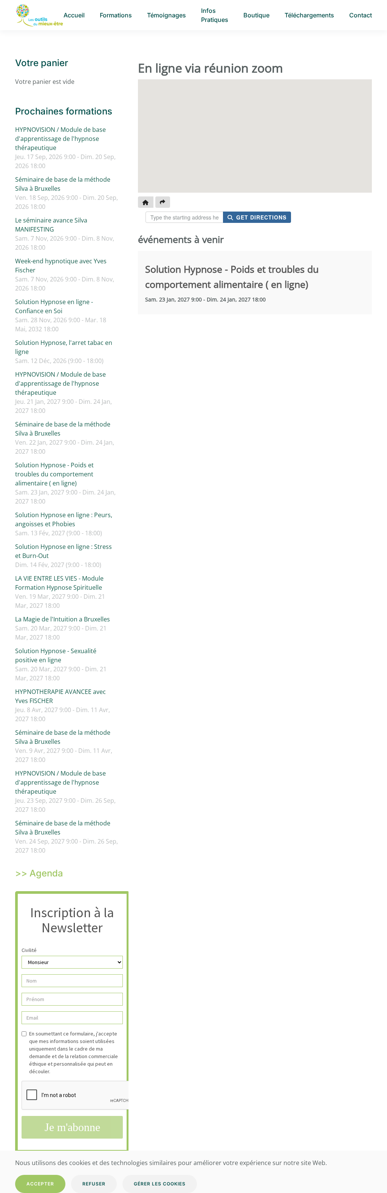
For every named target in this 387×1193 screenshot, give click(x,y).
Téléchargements (309, 15)
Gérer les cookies (160, 1184)
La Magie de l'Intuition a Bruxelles (62, 619)
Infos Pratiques (214, 15)
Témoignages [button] (166, 15)
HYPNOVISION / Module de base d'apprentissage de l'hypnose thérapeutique (60, 138)
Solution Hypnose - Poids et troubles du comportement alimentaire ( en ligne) (54, 474)
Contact (360, 15)
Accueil (74, 15)
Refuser (93, 1184)
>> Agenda (39, 873)
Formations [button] (116, 15)
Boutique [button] (256, 15)
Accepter (40, 1184)
